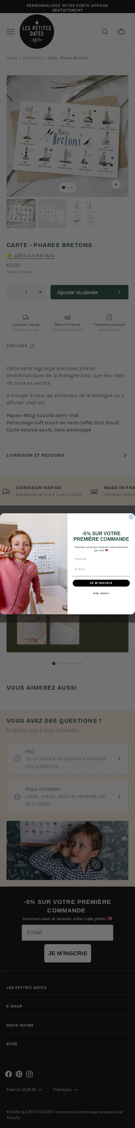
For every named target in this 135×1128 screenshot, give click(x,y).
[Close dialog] (131, 517)
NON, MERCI (101, 593)
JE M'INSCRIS (101, 583)
